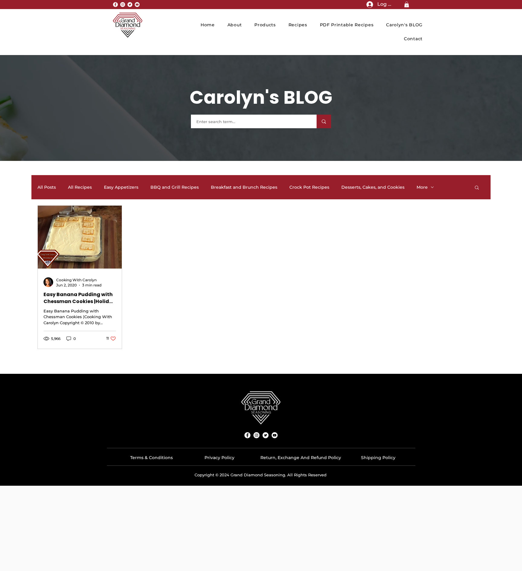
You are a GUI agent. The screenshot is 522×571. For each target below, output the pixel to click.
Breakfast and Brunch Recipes (244, 187)
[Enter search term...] (324, 121)
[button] (406, 4)
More (422, 187)
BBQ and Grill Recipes (174, 187)
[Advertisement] (261, 528)
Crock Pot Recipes (309, 187)
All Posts (46, 187)
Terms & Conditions (151, 457)
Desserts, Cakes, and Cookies (372, 187)
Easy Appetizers (121, 187)
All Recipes (80, 187)
